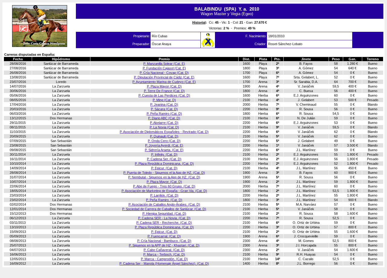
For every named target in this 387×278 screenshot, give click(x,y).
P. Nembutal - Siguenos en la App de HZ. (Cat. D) (164, 177)
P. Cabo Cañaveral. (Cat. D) (164, 250)
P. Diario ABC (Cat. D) (164, 118)
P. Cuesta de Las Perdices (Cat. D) (164, 95)
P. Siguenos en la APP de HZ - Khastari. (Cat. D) (164, 245)
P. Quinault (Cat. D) (164, 136)
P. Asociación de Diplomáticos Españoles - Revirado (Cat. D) (164, 132)
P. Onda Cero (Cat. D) (164, 141)
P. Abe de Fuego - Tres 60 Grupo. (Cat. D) (164, 186)
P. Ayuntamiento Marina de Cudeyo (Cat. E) (164, 82)
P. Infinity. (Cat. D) (164, 154)
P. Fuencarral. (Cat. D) (164, 236)
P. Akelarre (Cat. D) (164, 122)
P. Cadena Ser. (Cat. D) (164, 159)
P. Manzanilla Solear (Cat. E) (164, 63)
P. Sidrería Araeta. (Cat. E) (164, 150)
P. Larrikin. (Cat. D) (164, 195)
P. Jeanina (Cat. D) (164, 104)
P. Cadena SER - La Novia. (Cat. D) (164, 218)
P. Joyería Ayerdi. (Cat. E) (164, 145)
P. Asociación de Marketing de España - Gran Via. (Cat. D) (164, 191)
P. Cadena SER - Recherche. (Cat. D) (164, 222)
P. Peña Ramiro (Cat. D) (164, 113)
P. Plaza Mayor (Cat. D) (164, 86)
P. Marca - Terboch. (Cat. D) (164, 254)
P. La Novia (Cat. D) (164, 127)
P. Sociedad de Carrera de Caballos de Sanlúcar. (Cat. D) (164, 209)
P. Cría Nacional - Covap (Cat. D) (164, 72)
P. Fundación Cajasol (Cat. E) (164, 68)
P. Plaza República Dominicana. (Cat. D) (164, 163)
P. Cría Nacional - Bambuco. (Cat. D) (164, 241)
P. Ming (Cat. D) (164, 100)
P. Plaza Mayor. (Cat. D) (164, 182)
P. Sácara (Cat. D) (164, 109)
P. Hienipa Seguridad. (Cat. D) (164, 213)
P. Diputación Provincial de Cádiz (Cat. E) (164, 77)
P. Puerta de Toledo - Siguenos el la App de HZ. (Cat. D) (164, 172)
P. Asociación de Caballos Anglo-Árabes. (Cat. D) (164, 204)
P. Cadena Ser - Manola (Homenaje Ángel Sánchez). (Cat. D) (164, 263)
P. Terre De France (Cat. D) (164, 91)
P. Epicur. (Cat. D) (164, 168)
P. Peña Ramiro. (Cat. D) (164, 200)
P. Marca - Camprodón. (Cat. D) (164, 259)
